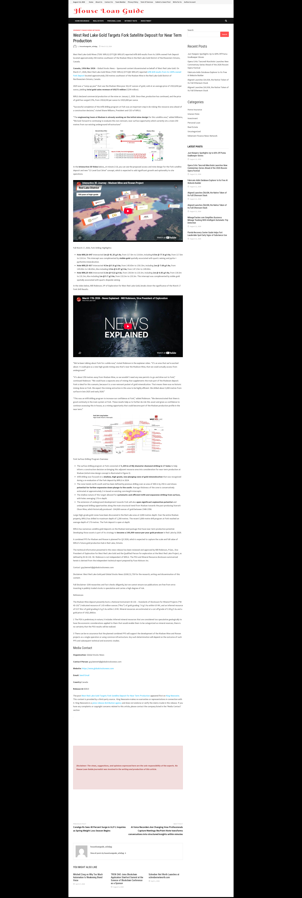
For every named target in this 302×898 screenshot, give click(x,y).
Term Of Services (147, 2)
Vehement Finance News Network (86, 30)
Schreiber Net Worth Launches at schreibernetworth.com (164, 876)
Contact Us (109, 2)
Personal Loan (114, 21)
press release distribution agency (107, 702)
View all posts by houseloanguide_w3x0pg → (108, 853)
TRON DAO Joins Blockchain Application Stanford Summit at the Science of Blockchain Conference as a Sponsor (127, 879)
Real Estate (98, 21)
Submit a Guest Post (163, 2)
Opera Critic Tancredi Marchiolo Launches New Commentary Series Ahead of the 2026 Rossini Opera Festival (208, 64)
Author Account (190, 2)
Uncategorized (194, 131)
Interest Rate (131, 21)
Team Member (120, 2)
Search (190, 30)
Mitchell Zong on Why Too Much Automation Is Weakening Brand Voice (88, 877)
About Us (99, 2)
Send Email (84, 675)
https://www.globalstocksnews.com (98, 668)
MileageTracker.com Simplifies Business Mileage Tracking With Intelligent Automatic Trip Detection (208, 220)
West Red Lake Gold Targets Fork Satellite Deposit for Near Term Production (116, 695)
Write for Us (177, 2)
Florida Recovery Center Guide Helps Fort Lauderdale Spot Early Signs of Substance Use (207, 233)
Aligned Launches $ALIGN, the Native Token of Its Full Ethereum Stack (207, 194)
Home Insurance (82, 21)
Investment (146, 21)
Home (91, 2)
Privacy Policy (133, 2)
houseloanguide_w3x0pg (88, 46)
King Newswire (172, 695)
